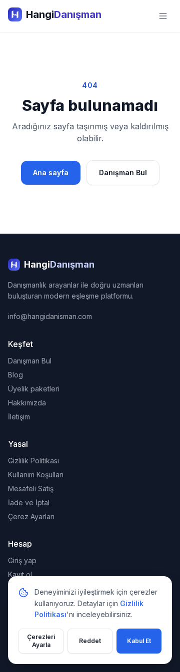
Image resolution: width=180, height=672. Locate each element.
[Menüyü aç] (163, 16)
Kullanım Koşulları (36, 474)
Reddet (90, 641)
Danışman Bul (123, 172)
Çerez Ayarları (31, 516)
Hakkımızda (27, 402)
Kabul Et (139, 641)
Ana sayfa (50, 172)
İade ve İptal (29, 502)
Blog (15, 374)
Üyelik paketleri (34, 388)
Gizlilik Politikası (33, 460)
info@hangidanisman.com (50, 316)
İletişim (19, 416)
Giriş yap (22, 560)
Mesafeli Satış (31, 488)
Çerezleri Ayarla (41, 641)
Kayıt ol (20, 574)
